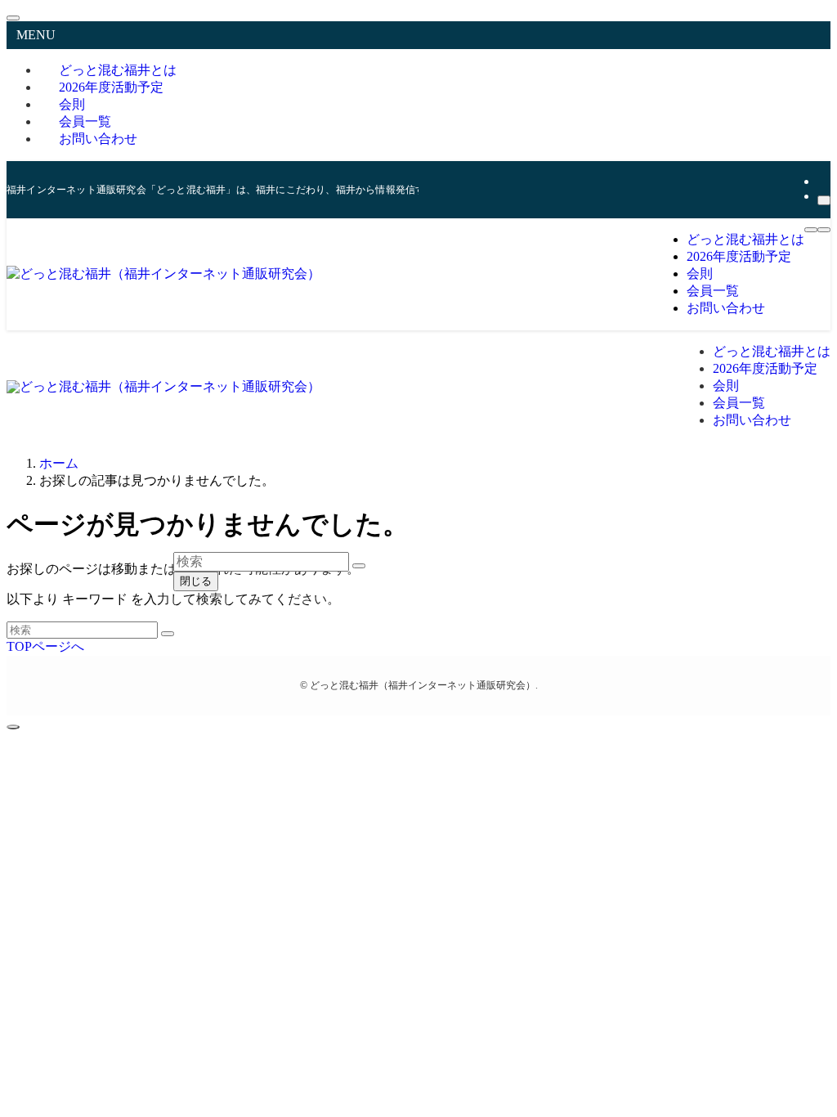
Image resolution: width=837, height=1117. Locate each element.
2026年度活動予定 (111, 87)
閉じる (196, 581)
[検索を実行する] (167, 633)
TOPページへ (45, 646)
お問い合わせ (98, 139)
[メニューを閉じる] (13, 18)
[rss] (822, 181)
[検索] (823, 200)
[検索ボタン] (823, 229)
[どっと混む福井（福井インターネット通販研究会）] (163, 273)
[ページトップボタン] (13, 726)
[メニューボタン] (810, 229)
